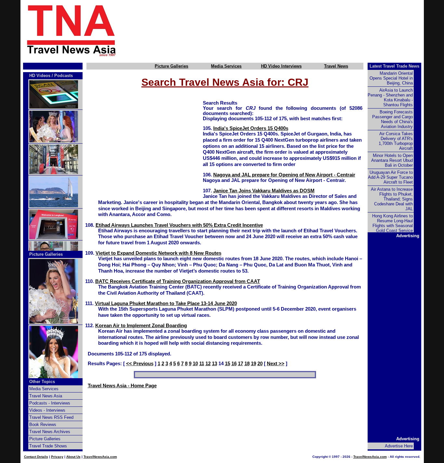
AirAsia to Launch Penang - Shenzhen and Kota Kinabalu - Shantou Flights (390, 97)
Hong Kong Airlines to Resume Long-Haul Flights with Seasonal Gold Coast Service (392, 223)
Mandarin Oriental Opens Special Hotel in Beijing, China (391, 78)
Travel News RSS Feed (51, 417)
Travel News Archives (49, 431)
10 (195, 363)
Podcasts (63, 75)
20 (260, 363)
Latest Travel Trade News (394, 66)
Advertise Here (399, 446)
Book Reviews (42, 424)
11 (201, 363)
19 (253, 363)
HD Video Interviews (281, 66)
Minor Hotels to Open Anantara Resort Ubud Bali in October (392, 160)
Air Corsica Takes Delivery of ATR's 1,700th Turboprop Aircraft (396, 141)
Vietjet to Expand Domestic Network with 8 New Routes (158, 253)
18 (247, 363)
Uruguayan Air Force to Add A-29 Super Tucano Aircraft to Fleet (390, 177)
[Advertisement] (281, 30)
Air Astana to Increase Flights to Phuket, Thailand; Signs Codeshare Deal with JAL (392, 199)
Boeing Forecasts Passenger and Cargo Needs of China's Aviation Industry (392, 119)
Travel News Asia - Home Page (122, 385)
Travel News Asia (45, 395)
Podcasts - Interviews (49, 403)
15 (227, 363)
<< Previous (139, 363)
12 (208, 363)
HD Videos (39, 75)
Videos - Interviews (47, 410)
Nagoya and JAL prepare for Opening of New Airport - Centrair (284, 174)
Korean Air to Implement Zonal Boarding (141, 325)
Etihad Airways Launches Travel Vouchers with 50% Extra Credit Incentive (179, 225)
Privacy (57, 456)
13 (214, 363)
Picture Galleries (171, 66)
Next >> (275, 363)
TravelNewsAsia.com (100, 456)
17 (240, 363)
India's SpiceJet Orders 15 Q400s (250, 128)
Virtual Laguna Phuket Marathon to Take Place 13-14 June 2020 (166, 303)
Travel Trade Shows (48, 446)
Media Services (226, 66)
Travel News (336, 66)
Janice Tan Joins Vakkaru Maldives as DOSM (264, 190)
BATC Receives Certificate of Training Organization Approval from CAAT (177, 281)
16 (234, 363)
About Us (73, 456)
